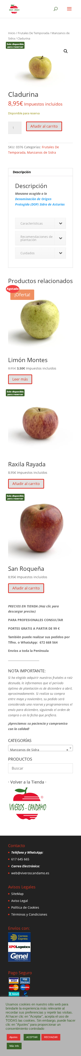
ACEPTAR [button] (32, 1037)
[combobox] (40, 748)
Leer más (20, 379)
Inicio (11, 33)
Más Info (14, 1046)
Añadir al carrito (44, 126)
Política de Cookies (25, 907)
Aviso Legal (19, 901)
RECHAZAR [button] (51, 1037)
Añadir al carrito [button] (26, 483)
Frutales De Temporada (33, 33)
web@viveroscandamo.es (30, 873)
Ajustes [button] (13, 1037)
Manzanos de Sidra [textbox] (39, 750)
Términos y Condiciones (29, 914)
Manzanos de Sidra (41, 152)
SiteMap (17, 894)
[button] (66, 51)
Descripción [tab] (22, 172)
